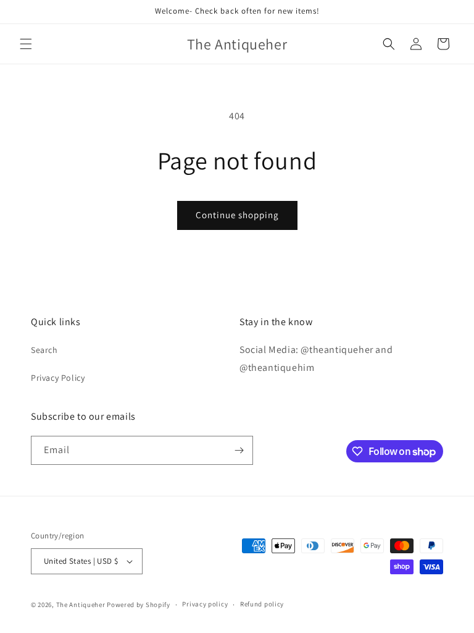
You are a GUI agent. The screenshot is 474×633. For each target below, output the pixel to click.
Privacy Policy (58, 377)
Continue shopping (237, 215)
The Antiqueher (81, 604)
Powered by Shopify (138, 604)
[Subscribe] (238, 450)
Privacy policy (205, 604)
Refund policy (262, 604)
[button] (26, 43)
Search (44, 349)
